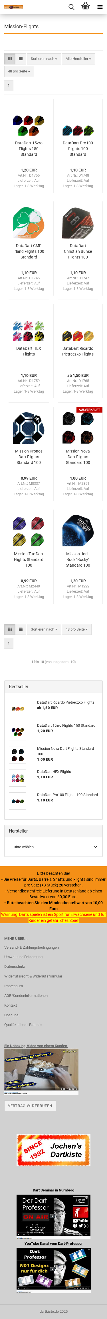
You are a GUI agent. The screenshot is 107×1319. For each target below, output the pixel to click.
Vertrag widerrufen (30, 1106)
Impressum (13, 986)
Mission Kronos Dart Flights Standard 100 (29, 457)
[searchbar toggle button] (71, 7)
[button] (9, 58)
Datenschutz (14, 966)
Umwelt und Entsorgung (23, 957)
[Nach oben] (91, 1310)
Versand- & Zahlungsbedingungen (31, 947)
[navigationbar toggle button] (100, 7)
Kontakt (10, 1005)
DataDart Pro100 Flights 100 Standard (78, 149)
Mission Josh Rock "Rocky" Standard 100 (78, 559)
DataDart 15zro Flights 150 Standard (29, 149)
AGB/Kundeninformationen (26, 995)
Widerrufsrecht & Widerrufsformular (33, 976)
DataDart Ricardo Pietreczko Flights (78, 351)
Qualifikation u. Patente (23, 1025)
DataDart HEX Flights (28, 351)
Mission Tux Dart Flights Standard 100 (28, 559)
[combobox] (44, 58)
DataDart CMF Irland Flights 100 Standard (28, 251)
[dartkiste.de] (11, 7)
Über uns (11, 1015)
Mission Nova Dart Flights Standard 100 (78, 457)
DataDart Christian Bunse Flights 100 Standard (78, 251)
